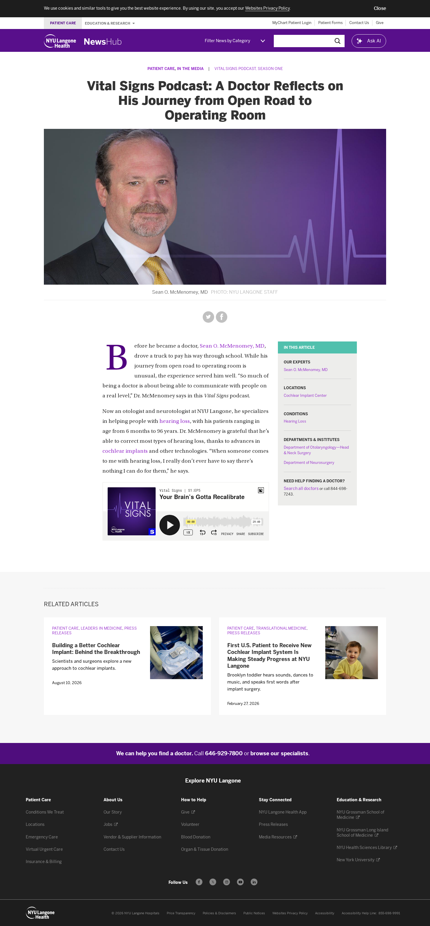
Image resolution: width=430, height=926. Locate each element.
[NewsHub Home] (103, 41)
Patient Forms (330, 22)
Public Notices (254, 913)
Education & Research (108, 23)
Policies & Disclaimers (219, 913)
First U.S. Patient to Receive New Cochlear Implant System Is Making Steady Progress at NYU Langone (269, 655)
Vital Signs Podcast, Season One (248, 68)
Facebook (221, 317)
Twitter (208, 317)
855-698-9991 (389, 913)
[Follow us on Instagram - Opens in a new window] (226, 882)
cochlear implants (125, 451)
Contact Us (359, 22)
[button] (380, 8)
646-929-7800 (224, 753)
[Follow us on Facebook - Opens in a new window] (199, 882)
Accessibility (324, 913)
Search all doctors (301, 488)
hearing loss (174, 421)
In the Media (190, 68)
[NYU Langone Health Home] (60, 41)
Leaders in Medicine (101, 628)
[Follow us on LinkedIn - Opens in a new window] (254, 882)
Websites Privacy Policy (290, 913)
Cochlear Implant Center (305, 395)
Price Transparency (181, 913)
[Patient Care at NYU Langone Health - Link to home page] (40, 913)
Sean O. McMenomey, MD (306, 370)
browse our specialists (279, 753)
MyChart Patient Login (292, 22)
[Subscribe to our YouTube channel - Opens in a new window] (240, 882)
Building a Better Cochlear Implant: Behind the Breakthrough (96, 648)
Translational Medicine (281, 628)
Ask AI (374, 41)
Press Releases (243, 633)
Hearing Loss (295, 421)
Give (379, 22)
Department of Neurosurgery (309, 462)
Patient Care (161, 68)
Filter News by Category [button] (227, 40)
